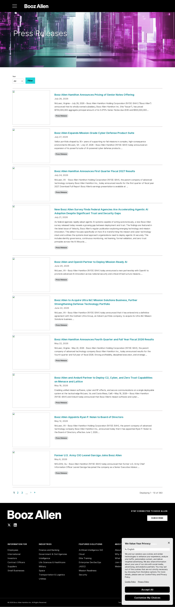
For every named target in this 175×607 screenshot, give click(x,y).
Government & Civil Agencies (53, 554)
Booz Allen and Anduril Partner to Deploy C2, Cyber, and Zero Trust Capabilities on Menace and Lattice (103, 379)
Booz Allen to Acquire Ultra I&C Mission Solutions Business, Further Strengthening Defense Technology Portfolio (95, 302)
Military (42, 566)
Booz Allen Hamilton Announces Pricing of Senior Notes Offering (94, 94)
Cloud (81, 554)
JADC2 (82, 566)
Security (83, 574)
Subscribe (157, 518)
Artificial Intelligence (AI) (91, 550)
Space (42, 570)
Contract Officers (16, 562)
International (14, 554)
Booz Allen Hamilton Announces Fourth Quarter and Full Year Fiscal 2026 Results (104, 339)
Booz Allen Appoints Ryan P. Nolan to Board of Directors (88, 417)
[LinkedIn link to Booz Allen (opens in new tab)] (15, 525)
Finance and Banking (49, 550)
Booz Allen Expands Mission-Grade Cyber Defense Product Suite (94, 132)
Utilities (42, 578)
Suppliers (12, 566)
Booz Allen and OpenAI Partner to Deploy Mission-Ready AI (90, 261)
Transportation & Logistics (52, 574)
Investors (12, 558)
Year (14, 76)
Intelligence (44, 558)
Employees (13, 550)
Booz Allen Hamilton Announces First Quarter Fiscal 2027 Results (94, 171)
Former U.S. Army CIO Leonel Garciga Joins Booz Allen (88, 455)
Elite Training (85, 558)
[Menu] (14, 6)
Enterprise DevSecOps (90, 562)
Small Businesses (16, 570)
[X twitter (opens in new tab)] (9, 525)
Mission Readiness (87, 570)
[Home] (36, 6)
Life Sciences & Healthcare (52, 562)
